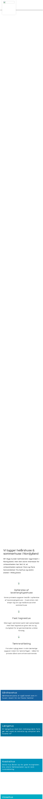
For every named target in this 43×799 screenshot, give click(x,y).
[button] (39, 5)
